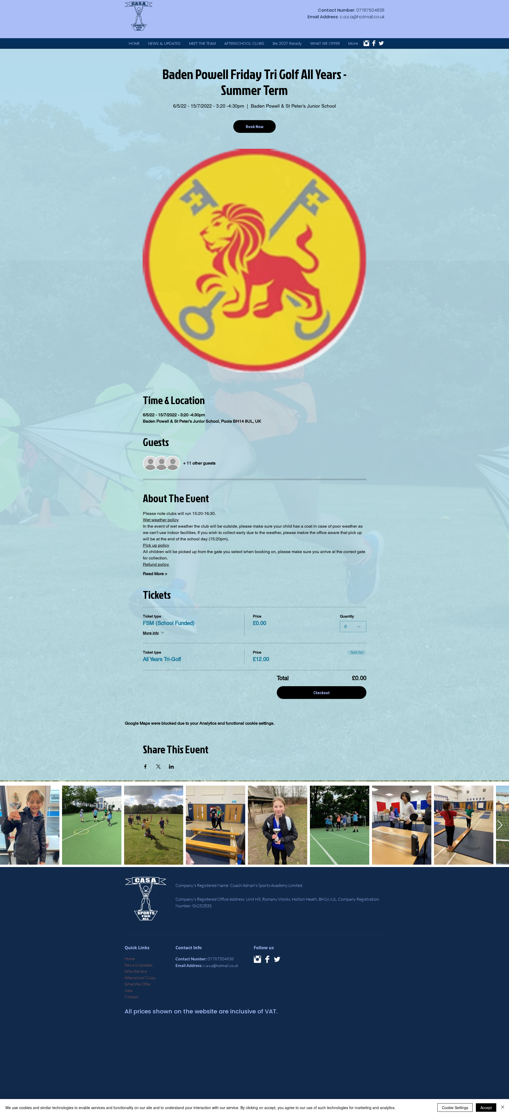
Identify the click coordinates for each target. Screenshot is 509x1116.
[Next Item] (500, 825)
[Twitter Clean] (381, 43)
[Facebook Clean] (374, 43)
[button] (325, 43)
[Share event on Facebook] (145, 766)
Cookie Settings (455, 1107)
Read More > (155, 573)
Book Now (254, 126)
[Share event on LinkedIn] (171, 766)
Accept (486, 1107)
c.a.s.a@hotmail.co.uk (362, 17)
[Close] (502, 1107)
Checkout (321, 692)
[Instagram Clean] (366, 43)
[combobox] (353, 626)
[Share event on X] (158, 766)
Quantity (347, 616)
